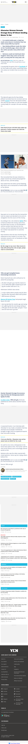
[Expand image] (27, 155)
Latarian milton (5, 478)
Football (2, 614)
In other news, (5, 400)
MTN (21, 221)
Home (2, 24)
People (6, 24)
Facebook (22, 66)
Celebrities (3, 540)
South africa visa (17, 476)
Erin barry (13, 478)
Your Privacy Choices (15, 743)
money (7, 101)
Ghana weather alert (6, 476)
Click (11, 60)
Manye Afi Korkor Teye (8, 299)
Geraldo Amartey (15, 37)
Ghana (2, 594)
